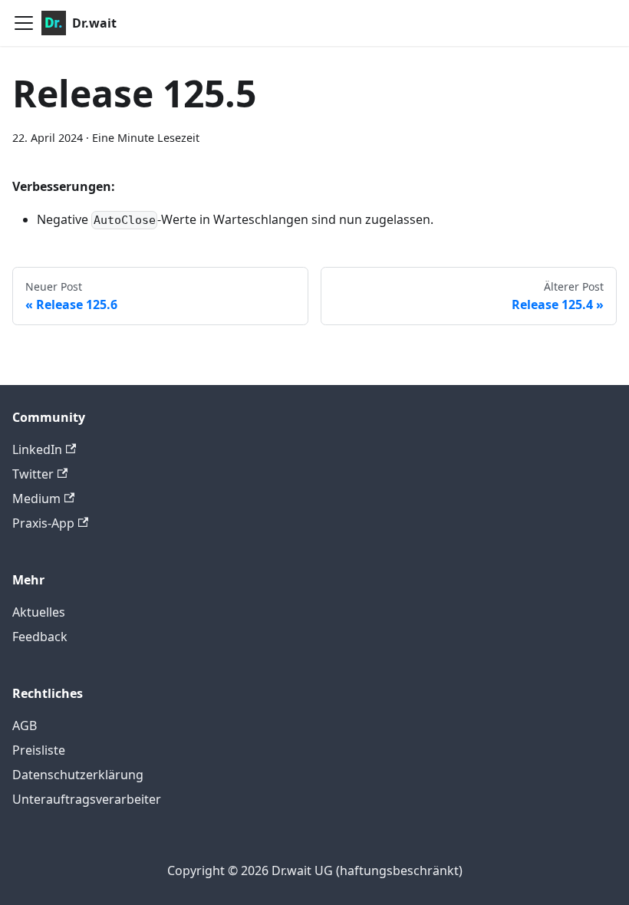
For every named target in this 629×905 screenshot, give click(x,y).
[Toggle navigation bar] (23, 23)
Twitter (33, 474)
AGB (24, 725)
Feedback (40, 636)
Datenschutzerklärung (77, 774)
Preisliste (38, 750)
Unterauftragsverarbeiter (86, 799)
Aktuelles (38, 612)
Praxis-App (43, 523)
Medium (36, 498)
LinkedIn (37, 449)
